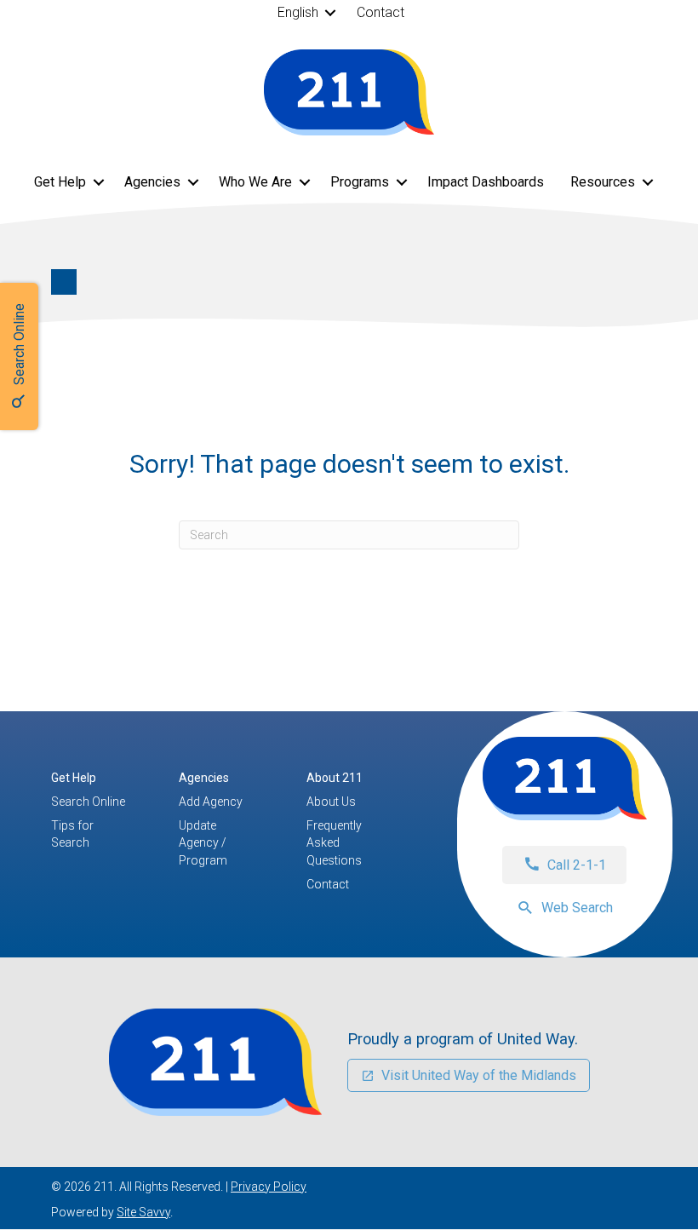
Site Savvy (143, 1212)
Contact (380, 13)
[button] (330, 13)
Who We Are (255, 182)
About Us (331, 801)
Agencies (152, 182)
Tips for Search (72, 834)
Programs (359, 182)
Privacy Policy (268, 1186)
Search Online (88, 801)
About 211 (334, 778)
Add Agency (211, 801)
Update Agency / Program (203, 843)
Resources (602, 182)
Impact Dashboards (485, 182)
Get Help (60, 182)
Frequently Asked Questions (334, 843)
